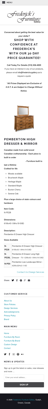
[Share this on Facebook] (16, 280)
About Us (8, 300)
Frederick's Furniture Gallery (23, 399)
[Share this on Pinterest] (20, 280)
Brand (6, 319)
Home (6, 333)
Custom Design (10, 344)
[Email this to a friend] (28, 280)
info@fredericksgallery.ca (29, 72)
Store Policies (9, 304)
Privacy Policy (10, 315)
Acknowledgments (11, 311)
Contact (7, 348)
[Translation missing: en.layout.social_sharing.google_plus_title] (24, 280)
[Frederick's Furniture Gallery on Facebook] (9, 354)
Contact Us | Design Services (30, 272)
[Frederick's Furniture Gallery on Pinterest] (18, 354)
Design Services (11, 308)
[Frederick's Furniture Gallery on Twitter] (5, 354)
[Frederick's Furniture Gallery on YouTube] (14, 354)
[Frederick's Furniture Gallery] (24, 17)
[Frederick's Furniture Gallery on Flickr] (22, 354)
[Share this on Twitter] (12, 280)
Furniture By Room (12, 337)
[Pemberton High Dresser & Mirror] (24, 118)
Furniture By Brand (12, 340)
